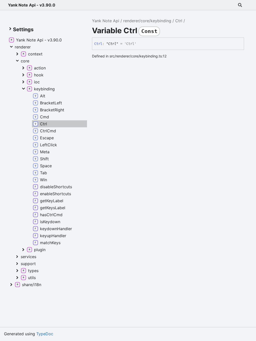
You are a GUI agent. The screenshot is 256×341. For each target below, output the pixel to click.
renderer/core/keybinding (147, 20)
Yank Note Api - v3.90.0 (31, 4)
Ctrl (178, 20)
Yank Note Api (105, 20)
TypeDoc (44, 333)
